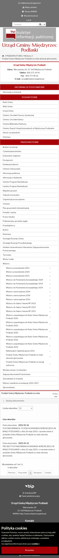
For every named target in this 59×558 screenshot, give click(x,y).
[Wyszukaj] (40, 24)
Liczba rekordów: (10, 408)
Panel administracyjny (31, 496)
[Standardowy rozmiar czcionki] (26, 20)
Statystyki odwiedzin (31, 555)
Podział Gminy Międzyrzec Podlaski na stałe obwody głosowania (29, 59)
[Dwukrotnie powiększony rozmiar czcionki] (30, 20)
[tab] (29, 400)
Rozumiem (29, 550)
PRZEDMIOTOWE (14, 56)
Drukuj (55, 394)
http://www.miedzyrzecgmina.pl (33, 514)
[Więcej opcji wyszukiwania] (44, 24)
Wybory (27, 56)
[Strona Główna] (29, 34)
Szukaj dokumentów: (15, 401)
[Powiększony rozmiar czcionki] (28, 20)
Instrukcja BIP (30, 493)
